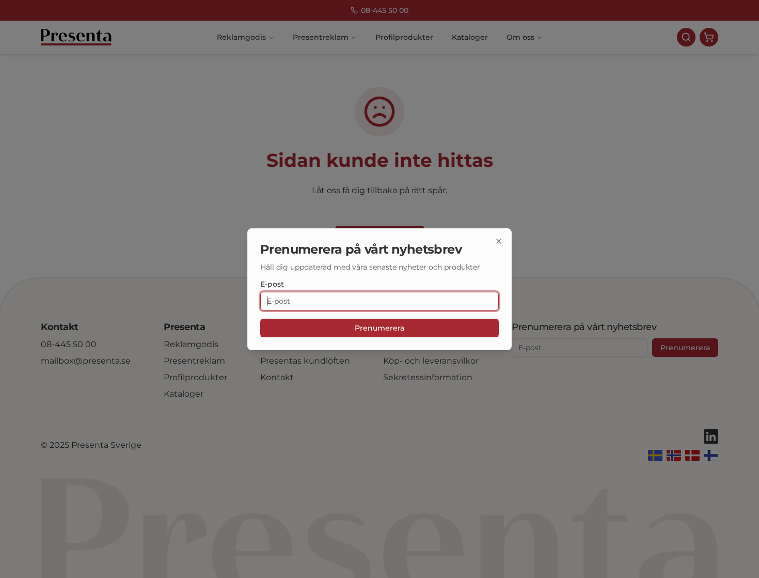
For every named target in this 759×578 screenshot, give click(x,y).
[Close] (499, 241)
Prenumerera (379, 328)
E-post (272, 284)
